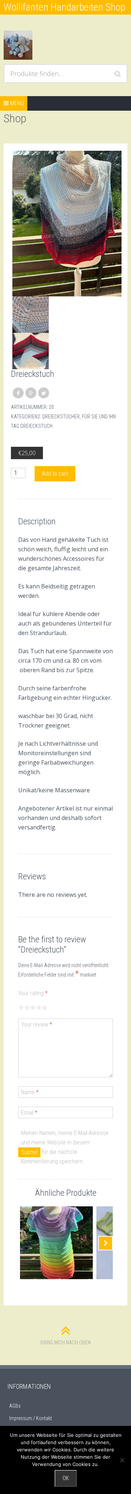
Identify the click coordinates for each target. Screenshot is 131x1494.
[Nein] (122, 1460)
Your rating (33, 993)
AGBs (15, 1406)
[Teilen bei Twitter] (43, 392)
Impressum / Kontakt (30, 1418)
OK (66, 1478)
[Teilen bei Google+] (30, 392)
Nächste (105, 1243)
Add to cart (55, 473)
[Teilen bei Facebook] (18, 392)
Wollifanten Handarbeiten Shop (65, 7)
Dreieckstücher (61, 416)
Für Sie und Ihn (99, 416)
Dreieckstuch (36, 426)
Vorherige (25, 1243)
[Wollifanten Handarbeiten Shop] (34, 45)
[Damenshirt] (56, 1242)
